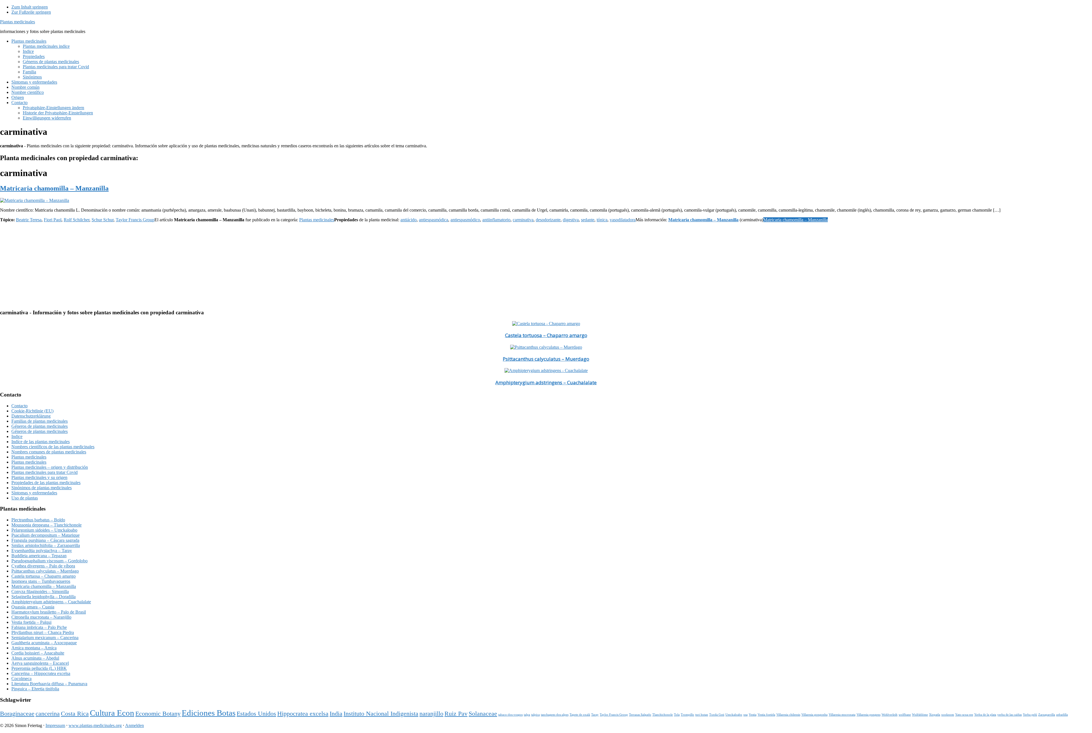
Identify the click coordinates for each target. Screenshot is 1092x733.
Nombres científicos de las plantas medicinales (52, 446)
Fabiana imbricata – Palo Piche (39, 627)
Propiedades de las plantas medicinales (45, 482)
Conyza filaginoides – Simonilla (40, 591)
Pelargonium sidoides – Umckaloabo (44, 530)
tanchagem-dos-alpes (554, 714)
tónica (602, 219)
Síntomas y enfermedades (34, 492)
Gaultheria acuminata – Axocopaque (44, 642)
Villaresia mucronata (842, 714)
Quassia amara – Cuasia (32, 606)
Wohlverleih (889, 714)
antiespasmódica (433, 219)
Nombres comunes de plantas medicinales (48, 451)
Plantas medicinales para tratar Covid (44, 472)
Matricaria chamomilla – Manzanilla (54, 188)
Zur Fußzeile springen (31, 12)
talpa (527, 714)
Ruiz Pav (456, 713)
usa (745, 714)
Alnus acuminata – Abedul (35, 658)
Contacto (19, 405)
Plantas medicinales (17, 21)
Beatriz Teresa (29, 219)
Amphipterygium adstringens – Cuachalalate (546, 382)
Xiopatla (934, 714)
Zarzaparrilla (1046, 714)
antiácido (408, 219)
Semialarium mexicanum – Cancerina (44, 637)
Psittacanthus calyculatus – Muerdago (546, 359)
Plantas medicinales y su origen (39, 477)
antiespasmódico (465, 219)
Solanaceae (483, 713)
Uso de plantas (24, 497)
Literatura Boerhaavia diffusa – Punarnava (49, 683)
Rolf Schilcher (76, 219)
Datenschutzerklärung (31, 416)
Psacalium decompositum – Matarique (45, 535)
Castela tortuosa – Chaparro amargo (546, 335)
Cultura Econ (112, 712)
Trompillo (687, 714)
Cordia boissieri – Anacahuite (37, 653)
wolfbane (905, 714)
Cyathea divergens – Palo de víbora (43, 565)
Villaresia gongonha (814, 714)
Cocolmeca (21, 678)
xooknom (947, 714)
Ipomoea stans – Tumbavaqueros (40, 581)
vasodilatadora (623, 219)
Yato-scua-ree (964, 714)
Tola (677, 714)
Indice (16, 436)
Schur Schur (102, 219)
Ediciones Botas (208, 712)
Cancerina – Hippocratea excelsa (40, 673)
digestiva (571, 219)
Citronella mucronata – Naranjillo (41, 617)
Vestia (752, 714)
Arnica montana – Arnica (34, 647)
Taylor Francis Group (135, 219)
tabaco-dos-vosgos (510, 714)
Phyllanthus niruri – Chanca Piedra (42, 632)
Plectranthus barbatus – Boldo (38, 519)
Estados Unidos (256, 713)
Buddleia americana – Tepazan (39, 555)
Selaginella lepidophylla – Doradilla (43, 596)
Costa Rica (75, 713)
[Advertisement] (170, 264)
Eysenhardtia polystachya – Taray (41, 550)
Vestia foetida (766, 714)
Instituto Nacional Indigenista (381, 713)
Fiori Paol (52, 219)
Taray (595, 714)
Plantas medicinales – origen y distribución (49, 467)
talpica (535, 714)
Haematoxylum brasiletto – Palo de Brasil (48, 612)
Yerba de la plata (985, 714)
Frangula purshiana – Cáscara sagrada (45, 540)
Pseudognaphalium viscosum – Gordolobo (49, 560)
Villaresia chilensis (788, 714)
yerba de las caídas (1009, 714)
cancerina (48, 713)
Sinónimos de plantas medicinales (41, 487)
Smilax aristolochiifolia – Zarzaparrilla (45, 545)
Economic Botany (158, 713)
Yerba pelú (1030, 714)
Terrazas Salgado (640, 714)
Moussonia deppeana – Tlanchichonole (46, 525)
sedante (587, 219)
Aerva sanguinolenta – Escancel (40, 663)
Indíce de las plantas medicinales (40, 441)
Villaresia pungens (868, 714)
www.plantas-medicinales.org (95, 725)
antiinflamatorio (496, 219)
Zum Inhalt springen (29, 7)
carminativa (523, 219)
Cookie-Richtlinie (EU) (32, 410)
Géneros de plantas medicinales (39, 426)
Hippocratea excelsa (302, 713)
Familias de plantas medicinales (39, 421)
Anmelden (134, 725)
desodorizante (548, 219)
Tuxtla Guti (716, 714)
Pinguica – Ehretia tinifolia (35, 688)
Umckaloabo (733, 714)
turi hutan (701, 714)
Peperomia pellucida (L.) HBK (39, 668)
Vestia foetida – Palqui (31, 622)
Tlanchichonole (662, 714)
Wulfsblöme (920, 714)
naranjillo (431, 713)
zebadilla (1062, 714)
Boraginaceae (17, 713)
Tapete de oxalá (580, 714)
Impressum (55, 725)
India (336, 713)
